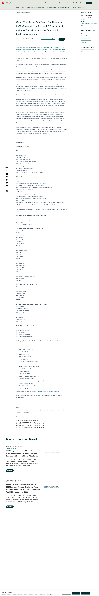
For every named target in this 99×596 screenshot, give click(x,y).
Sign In (82, 2)
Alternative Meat (20, 410)
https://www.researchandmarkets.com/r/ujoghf (48, 391)
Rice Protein (60, 410)
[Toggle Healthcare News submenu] (58, 7)
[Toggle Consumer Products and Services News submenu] (26, 7)
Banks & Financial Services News (41, 7)
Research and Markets (48, 39)
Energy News (30, 7)
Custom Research (37, 395)
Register (89, 2)
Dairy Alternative (28, 410)
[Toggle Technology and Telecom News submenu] (83, 7)
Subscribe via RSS (85, 38)
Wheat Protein (26, 412)
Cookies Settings (66, 593)
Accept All (85, 593)
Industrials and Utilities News (65, 7)
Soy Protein (19, 412)
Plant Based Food (52, 410)
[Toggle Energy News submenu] (34, 7)
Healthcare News (53, 7)
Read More (9, 470)
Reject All (76, 593)
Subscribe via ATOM (86, 40)
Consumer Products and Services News (20, 7)
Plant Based (44, 410)
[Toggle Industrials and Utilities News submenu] (71, 7)
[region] (49, 593)
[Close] (96, 593)
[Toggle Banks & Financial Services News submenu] (47, 7)
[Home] (8, 3)
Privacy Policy (50, 594)
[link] (48, 3)
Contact (18, 432)
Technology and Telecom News (77, 7)
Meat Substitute (37, 410)
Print (82, 33)
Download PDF (84, 36)
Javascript (83, 42)
